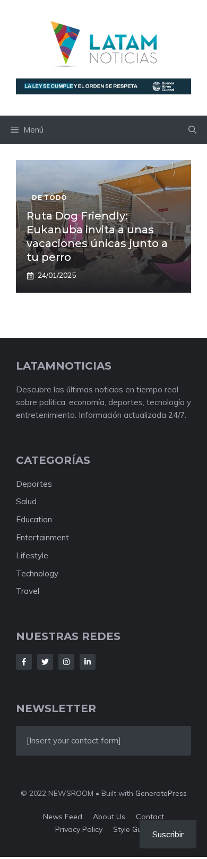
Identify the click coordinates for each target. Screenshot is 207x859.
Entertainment (42, 537)
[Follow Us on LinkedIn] (88, 662)
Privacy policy (78, 829)
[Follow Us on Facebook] (24, 662)
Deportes (34, 484)
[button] (192, 130)
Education (34, 519)
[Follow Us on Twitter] (45, 662)
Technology (37, 573)
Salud (26, 501)
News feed (62, 816)
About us (109, 816)
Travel (27, 591)
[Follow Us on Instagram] (66, 662)
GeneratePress (161, 793)
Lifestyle (32, 555)
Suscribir (168, 834)
